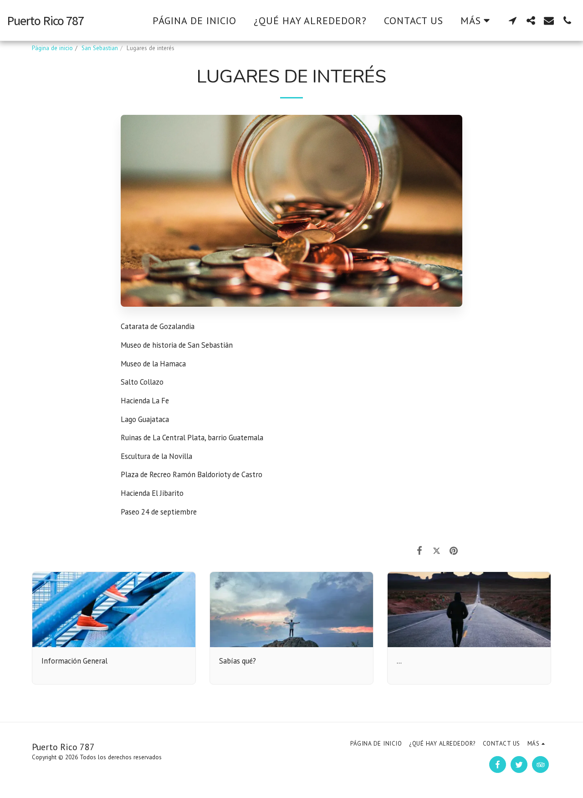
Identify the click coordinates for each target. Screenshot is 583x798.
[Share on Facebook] (419, 550)
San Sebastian (100, 48)
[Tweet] (436, 550)
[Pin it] (453, 550)
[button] (512, 20)
